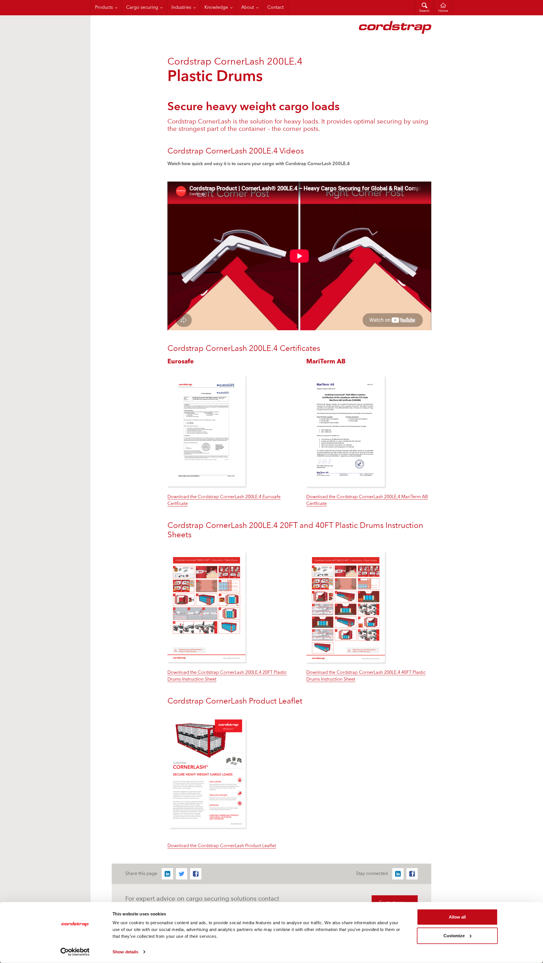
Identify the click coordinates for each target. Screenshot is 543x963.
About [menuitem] (247, 7)
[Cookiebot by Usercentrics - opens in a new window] (75, 952)
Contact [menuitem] (275, 7)
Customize (454, 935)
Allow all (457, 917)
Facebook (195, 873)
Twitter (181, 873)
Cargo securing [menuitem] (142, 7)
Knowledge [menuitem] (216, 7)
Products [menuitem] (104, 7)
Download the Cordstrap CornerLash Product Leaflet (221, 846)
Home (443, 11)
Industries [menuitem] (181, 7)
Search (424, 11)
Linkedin (167, 873)
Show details (125, 951)
